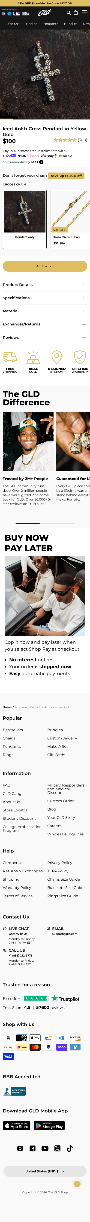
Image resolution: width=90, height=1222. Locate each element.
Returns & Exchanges (23, 871)
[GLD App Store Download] (16, 1126)
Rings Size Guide (62, 896)
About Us (11, 802)
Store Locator (15, 810)
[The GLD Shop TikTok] (70, 1148)
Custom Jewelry (62, 738)
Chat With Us (18, 934)
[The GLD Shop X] (57, 1148)
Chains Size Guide (63, 879)
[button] (68, 12)
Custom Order (60, 801)
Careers (54, 826)
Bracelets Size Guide (66, 887)
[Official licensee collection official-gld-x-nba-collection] (25, 13)
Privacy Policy (59, 863)
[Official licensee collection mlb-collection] (16, 13)
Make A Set (57, 746)
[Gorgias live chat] (77, 1184)
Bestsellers (13, 730)
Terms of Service (18, 896)
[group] (45, 3)
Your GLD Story (61, 817)
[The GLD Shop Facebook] (32, 1148)
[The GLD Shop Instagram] (20, 1148)
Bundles (55, 730)
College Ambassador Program (22, 829)
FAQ (6, 785)
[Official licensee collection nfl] (3, 13)
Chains (9, 738)
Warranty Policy (17, 887)
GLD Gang (12, 793)
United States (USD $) (42, 1171)
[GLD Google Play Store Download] (49, 1126)
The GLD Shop (58, 1192)
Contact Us (13, 863)
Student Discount (19, 818)
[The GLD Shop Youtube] (45, 1148)
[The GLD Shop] (45, 12)
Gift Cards (56, 755)
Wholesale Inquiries (65, 834)
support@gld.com (65, 934)
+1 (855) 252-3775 (20, 955)
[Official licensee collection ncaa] (9, 13)
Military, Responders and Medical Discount (65, 789)
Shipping (11, 879)
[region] (45, 468)
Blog (51, 809)
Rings (8, 755)
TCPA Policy (58, 871)
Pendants (12, 746)
